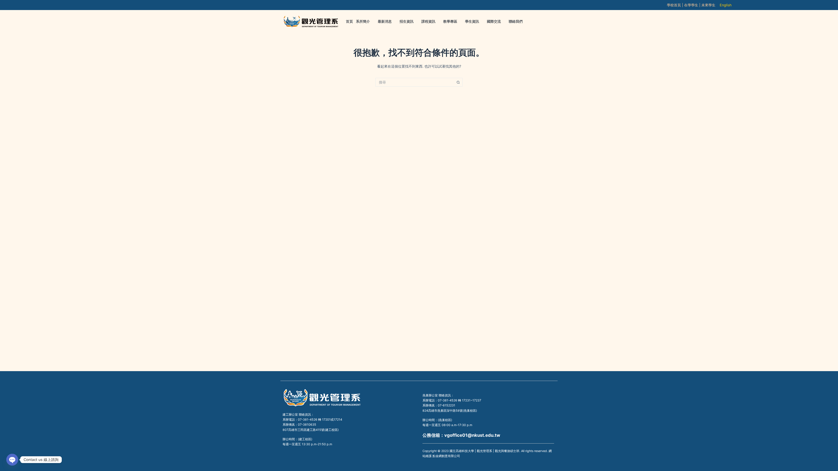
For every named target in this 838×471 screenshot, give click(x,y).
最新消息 (385, 21)
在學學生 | (692, 5)
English (726, 5)
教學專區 (450, 21)
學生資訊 (472, 21)
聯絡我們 (516, 21)
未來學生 (708, 5)
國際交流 (494, 21)
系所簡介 (363, 21)
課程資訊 (428, 21)
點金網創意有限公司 (446, 456)
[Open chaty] (12, 460)
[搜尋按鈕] (458, 82)
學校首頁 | (675, 5)
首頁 (349, 21)
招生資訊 (407, 21)
